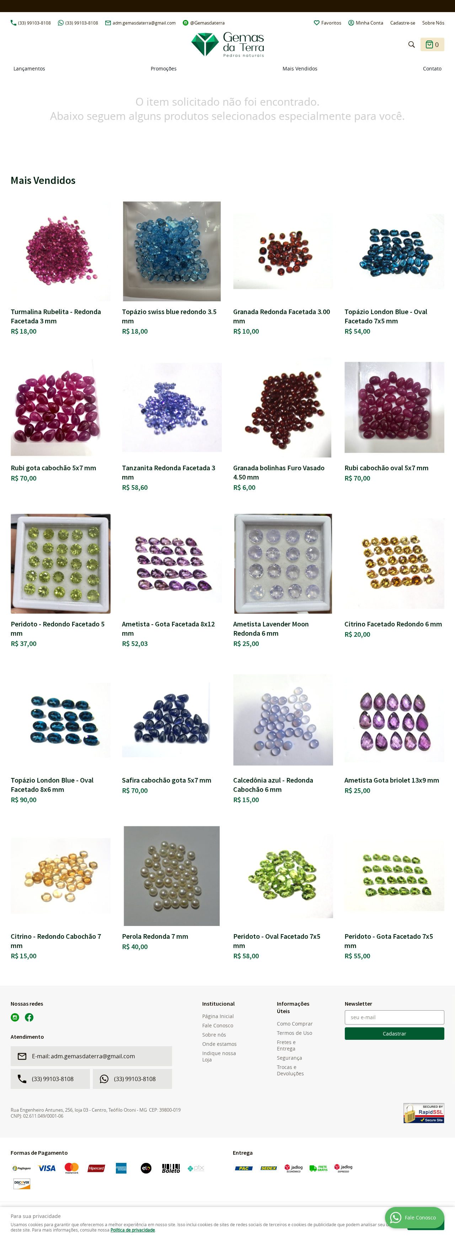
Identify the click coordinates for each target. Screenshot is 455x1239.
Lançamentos (29, 68)
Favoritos (331, 23)
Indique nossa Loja (219, 1056)
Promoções (164, 68)
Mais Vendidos (300, 68)
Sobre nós (214, 1035)
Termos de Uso (294, 1033)
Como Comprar (295, 1024)
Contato (432, 68)
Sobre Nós (433, 23)
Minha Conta (369, 23)
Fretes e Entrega (286, 1045)
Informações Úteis (293, 1007)
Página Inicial (218, 1016)
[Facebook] (29, 1017)
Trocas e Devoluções (290, 1070)
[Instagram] (15, 1017)
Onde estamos (219, 1044)
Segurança (289, 1058)
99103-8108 (34, 23)
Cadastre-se (402, 23)
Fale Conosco (217, 1025)
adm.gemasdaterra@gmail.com (144, 23)
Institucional (218, 1003)
